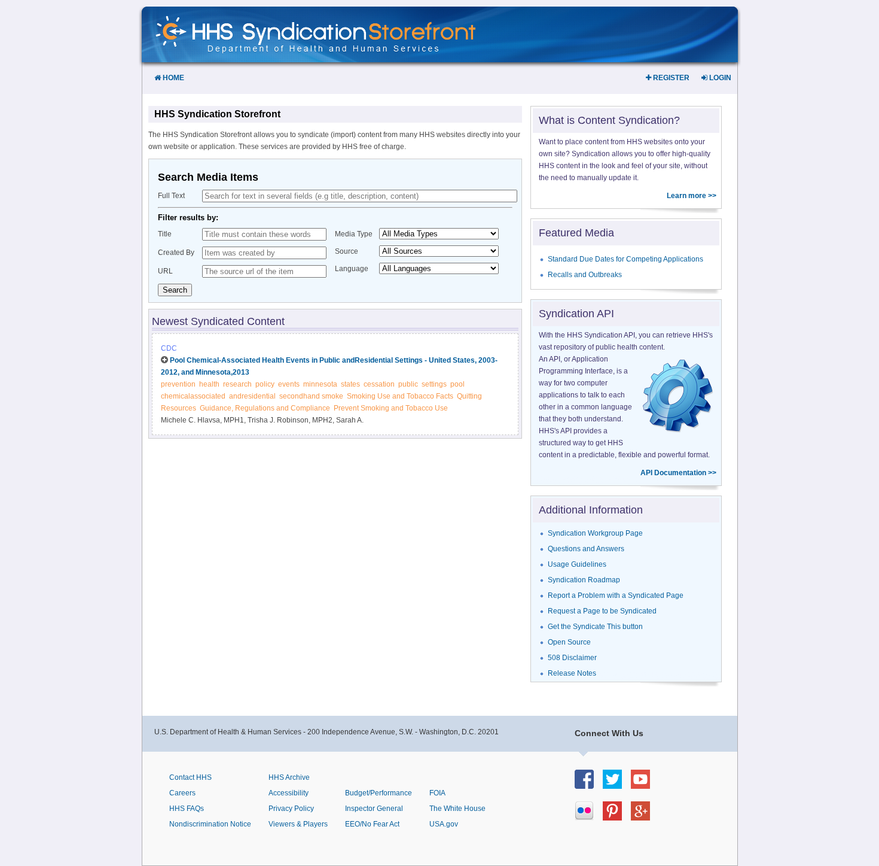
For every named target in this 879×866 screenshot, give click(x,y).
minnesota (320, 384)
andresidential (252, 396)
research (237, 384)
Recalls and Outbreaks (585, 275)
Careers (182, 793)
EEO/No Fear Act (372, 824)
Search (175, 289)
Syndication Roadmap (584, 580)
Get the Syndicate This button (595, 626)
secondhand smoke (311, 396)
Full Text (171, 196)
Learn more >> (691, 196)
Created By (176, 252)
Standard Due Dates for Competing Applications (625, 259)
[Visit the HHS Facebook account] (589, 785)
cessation (379, 384)
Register (670, 78)
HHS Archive (289, 777)
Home (172, 78)
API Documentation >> (678, 473)
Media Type (354, 234)
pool (457, 384)
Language (351, 269)
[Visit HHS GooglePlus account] (645, 817)
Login (719, 78)
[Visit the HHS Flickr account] (589, 817)
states (350, 384)
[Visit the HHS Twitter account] (617, 785)
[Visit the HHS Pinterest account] (617, 817)
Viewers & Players (298, 824)
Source (346, 251)
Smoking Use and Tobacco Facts (400, 396)
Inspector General (374, 808)
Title (165, 234)
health (209, 384)
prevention (178, 384)
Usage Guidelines (577, 564)
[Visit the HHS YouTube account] (645, 785)
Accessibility (288, 793)
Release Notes (572, 673)
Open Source (569, 642)
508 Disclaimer (572, 658)
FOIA (437, 793)
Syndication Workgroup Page (595, 533)
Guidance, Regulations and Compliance (265, 408)
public (408, 384)
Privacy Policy (291, 808)
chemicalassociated (193, 396)
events (289, 384)
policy (264, 384)
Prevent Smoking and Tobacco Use (391, 408)
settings (434, 384)
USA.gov (443, 824)
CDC (169, 348)
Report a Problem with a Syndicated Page (615, 595)
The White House (457, 808)
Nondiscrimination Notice (210, 824)
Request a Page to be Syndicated (602, 611)
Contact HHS (190, 777)
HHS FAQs (186, 808)
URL (165, 271)
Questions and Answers (586, 549)
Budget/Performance (378, 793)
